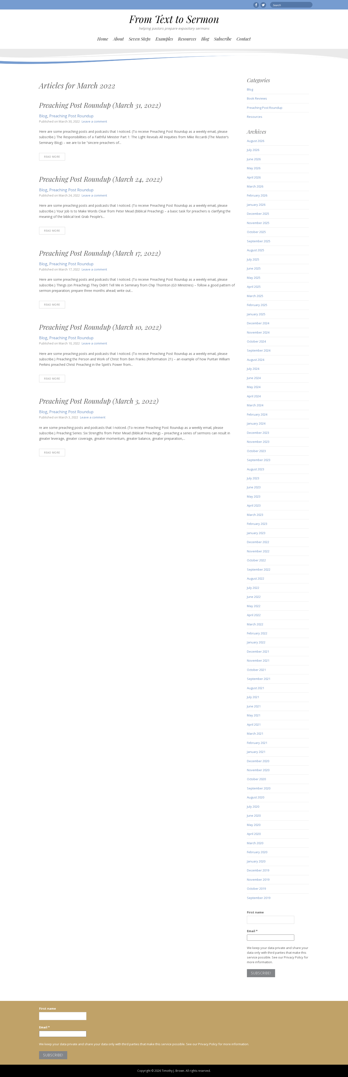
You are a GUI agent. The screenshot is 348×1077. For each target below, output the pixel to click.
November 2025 (258, 223)
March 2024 (255, 405)
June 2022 (254, 597)
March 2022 (255, 624)
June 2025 (254, 268)
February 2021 (257, 743)
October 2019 (256, 888)
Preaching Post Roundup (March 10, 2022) (100, 326)
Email (252, 931)
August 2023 (255, 469)
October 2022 (256, 560)
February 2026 (257, 195)
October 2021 (256, 670)
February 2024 (257, 414)
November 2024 (258, 332)
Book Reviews (257, 98)
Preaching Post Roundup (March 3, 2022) (98, 400)
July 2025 (253, 259)
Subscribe (223, 39)
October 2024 (256, 341)
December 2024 (258, 323)
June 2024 (254, 378)
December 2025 (258, 213)
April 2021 (254, 724)
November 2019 (258, 879)
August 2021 (255, 688)
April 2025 (254, 286)
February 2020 (257, 852)
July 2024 (253, 369)
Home (102, 39)
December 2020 (258, 761)
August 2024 (255, 359)
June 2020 (254, 815)
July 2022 (253, 588)
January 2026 (256, 204)
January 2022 (256, 642)
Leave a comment (94, 121)
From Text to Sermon (174, 19)
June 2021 (254, 706)
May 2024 (253, 387)
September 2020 (258, 788)
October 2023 (256, 451)
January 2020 (256, 861)
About (118, 39)
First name (255, 912)
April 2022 (254, 615)
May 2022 (253, 606)
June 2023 (254, 487)
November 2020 (258, 770)
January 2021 (256, 752)
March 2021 (255, 733)
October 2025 (256, 232)
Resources (187, 39)
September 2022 (258, 569)
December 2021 (258, 651)
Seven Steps (140, 39)
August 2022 (255, 578)
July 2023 (253, 478)
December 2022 (258, 542)
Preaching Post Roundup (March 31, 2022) (100, 105)
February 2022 (257, 633)
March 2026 (255, 186)
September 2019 (258, 898)
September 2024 (258, 350)
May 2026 (253, 168)
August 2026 (255, 141)
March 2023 (255, 515)
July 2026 (253, 150)
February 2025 (257, 305)
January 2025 (256, 314)
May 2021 (253, 715)
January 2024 (256, 423)
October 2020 (256, 779)
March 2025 (255, 296)
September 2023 (258, 460)
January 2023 (256, 533)
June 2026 (254, 159)
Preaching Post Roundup (71, 116)
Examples (164, 39)
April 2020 (254, 834)
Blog (205, 39)
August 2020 (255, 797)
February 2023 (257, 524)
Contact (243, 39)
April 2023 (254, 505)
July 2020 (253, 806)
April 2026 (254, 177)
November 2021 (258, 660)
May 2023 (253, 496)
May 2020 (253, 825)
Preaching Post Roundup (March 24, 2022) (100, 178)
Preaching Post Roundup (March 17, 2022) (100, 252)
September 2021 (258, 679)
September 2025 (258, 241)
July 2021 (253, 697)
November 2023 (258, 442)
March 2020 (255, 843)
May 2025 (253, 277)
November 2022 (258, 551)
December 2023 (258, 433)
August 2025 (255, 250)
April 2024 (254, 396)
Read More (52, 156)
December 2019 (258, 870)
